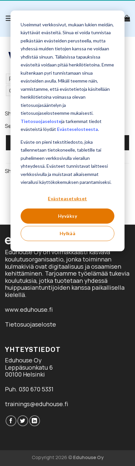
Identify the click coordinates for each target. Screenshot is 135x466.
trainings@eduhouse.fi (36, 404)
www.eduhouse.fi (29, 309)
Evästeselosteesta (77, 129)
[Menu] (9, 18)
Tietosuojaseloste (41, 121)
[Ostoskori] (127, 18)
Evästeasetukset (67, 198)
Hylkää (68, 233)
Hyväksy (67, 216)
